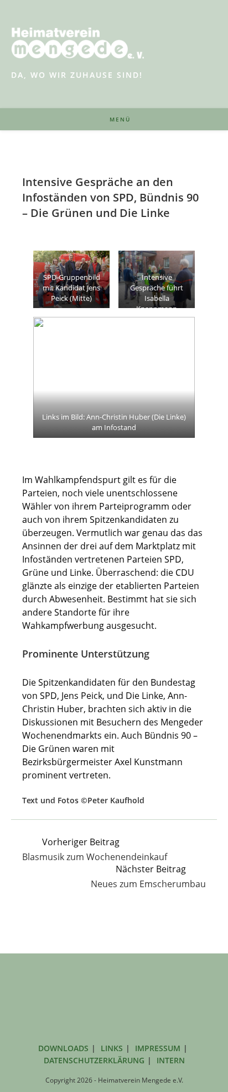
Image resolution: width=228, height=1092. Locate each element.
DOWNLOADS (63, 1048)
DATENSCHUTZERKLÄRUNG (94, 1060)
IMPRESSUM (157, 1048)
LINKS (112, 1048)
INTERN (171, 1060)
